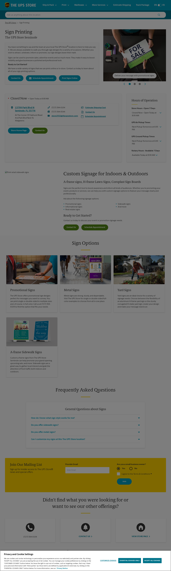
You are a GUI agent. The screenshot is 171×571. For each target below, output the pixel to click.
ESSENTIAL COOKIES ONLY (130, 560)
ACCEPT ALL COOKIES (152, 560)
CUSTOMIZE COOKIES (108, 560)
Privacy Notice (62, 568)
